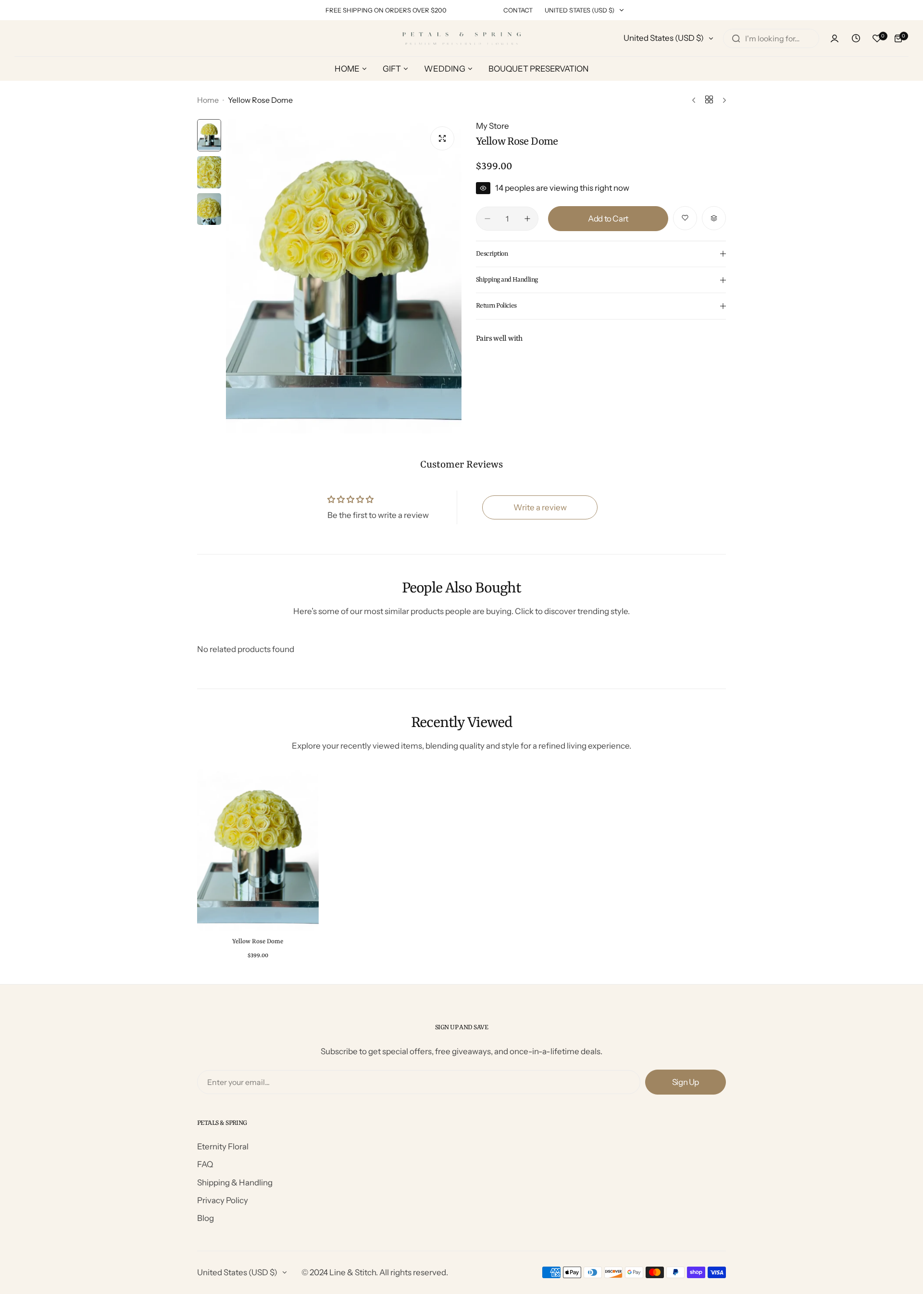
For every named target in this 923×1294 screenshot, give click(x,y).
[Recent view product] (855, 38)
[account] (834, 38)
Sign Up (685, 1082)
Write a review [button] (540, 507)
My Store (492, 126)
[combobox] (771, 38)
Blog (205, 1218)
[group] (344, 276)
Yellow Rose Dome (257, 941)
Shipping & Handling (235, 1182)
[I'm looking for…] (736, 38)
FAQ (205, 1164)
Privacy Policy (222, 1200)
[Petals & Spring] (461, 38)
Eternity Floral (223, 1146)
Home (208, 100)
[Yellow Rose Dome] (258, 850)
